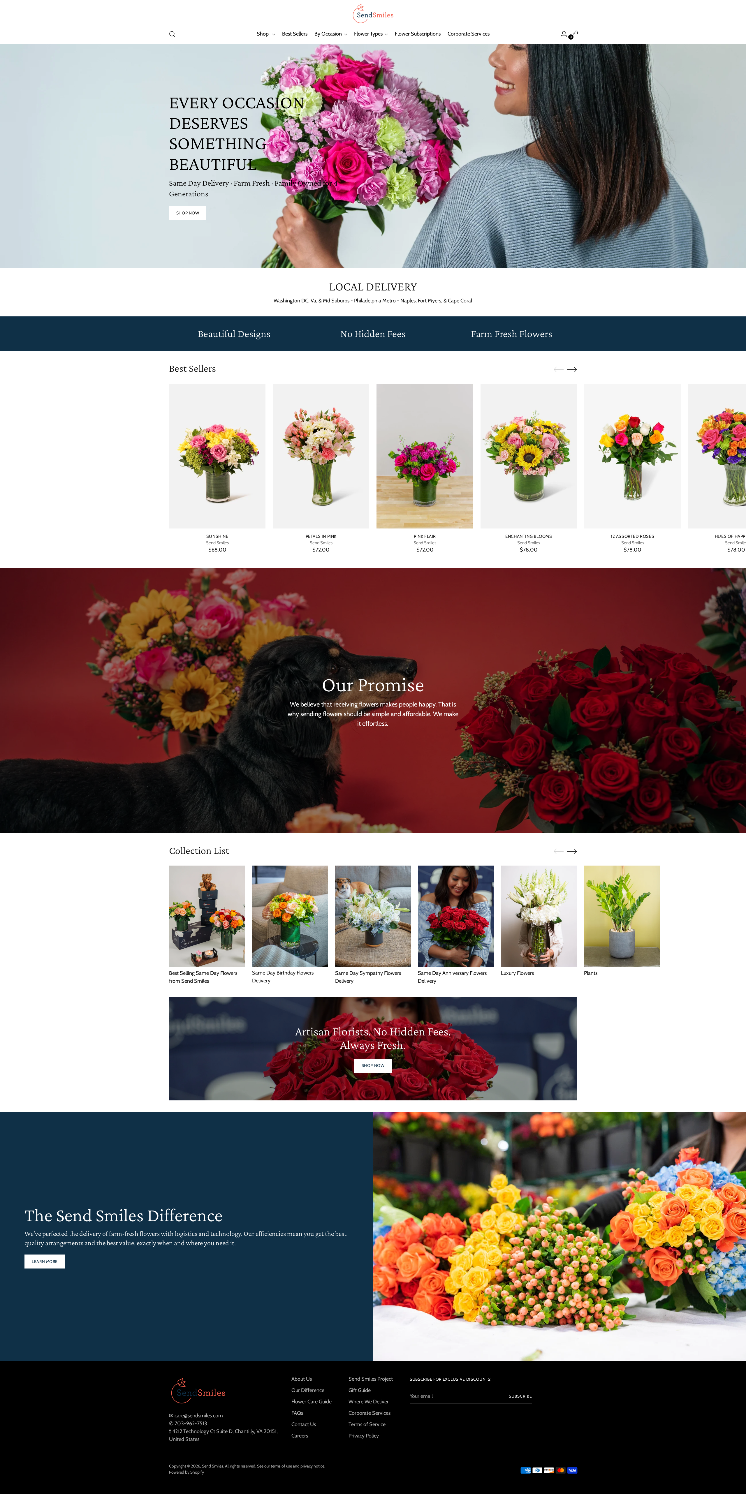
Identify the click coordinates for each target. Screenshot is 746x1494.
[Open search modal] (172, 34)
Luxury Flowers (517, 973)
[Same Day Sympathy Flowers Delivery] (373, 916)
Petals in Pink (321, 536)
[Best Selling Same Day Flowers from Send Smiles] (207, 916)
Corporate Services (369, 1413)
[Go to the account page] (561, 34)
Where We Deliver (369, 1401)
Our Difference (307, 1390)
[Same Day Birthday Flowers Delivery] (290, 916)
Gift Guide (360, 1390)
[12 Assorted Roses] (632, 456)
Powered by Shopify (186, 1472)
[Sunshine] (217, 456)
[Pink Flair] (424, 456)
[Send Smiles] (373, 13)
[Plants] (622, 916)
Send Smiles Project (371, 1379)
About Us (301, 1379)
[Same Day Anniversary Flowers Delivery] (456, 916)
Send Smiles (212, 1466)
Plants (590, 973)
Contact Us (303, 1424)
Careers (299, 1436)
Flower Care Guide (311, 1401)
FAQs (297, 1413)
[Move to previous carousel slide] (559, 370)
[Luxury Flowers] (539, 916)
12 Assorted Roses (632, 536)
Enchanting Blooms (528, 536)
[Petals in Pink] (321, 456)
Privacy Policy (364, 1436)
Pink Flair (425, 536)
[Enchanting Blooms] (529, 456)
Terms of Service (367, 1424)
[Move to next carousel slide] (572, 369)
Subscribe (520, 1396)
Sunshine (217, 536)
